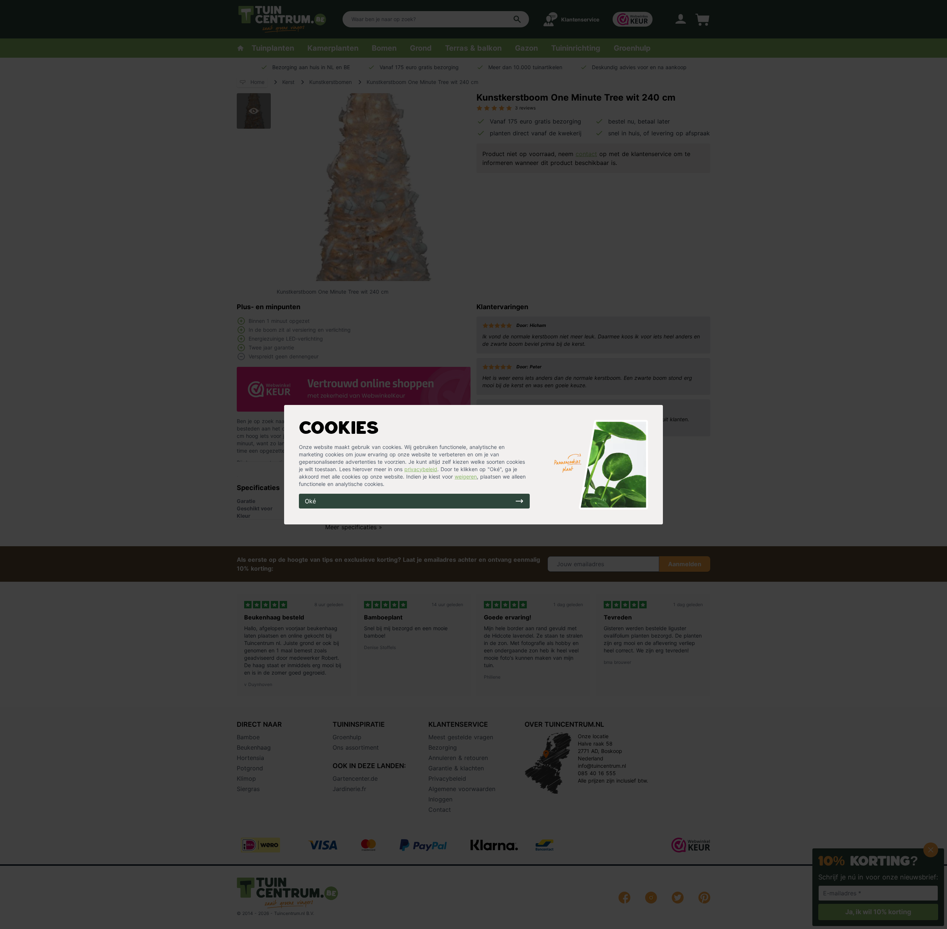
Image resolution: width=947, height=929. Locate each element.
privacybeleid (420, 469)
